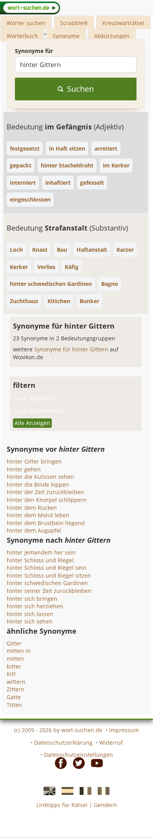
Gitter (14, 643)
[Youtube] (94, 762)
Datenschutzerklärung (63, 742)
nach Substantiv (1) (40, 410)
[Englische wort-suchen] (47, 790)
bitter (14, 666)
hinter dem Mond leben (38, 515)
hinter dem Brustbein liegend (46, 523)
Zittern (15, 689)
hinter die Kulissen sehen (40, 476)
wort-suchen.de (81, 730)
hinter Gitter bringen (34, 461)
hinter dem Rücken (32, 507)
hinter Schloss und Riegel (40, 560)
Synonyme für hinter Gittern (72, 349)
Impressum (124, 730)
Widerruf (111, 742)
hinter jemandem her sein (41, 552)
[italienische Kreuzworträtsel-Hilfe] (101, 790)
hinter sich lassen (30, 614)
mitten (15, 658)
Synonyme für (34, 51)
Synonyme (66, 36)
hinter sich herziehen (35, 606)
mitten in (19, 650)
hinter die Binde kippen (38, 484)
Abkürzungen (111, 36)
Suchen (80, 89)
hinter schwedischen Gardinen (47, 583)
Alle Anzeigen (32, 423)
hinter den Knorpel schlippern (47, 500)
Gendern (105, 805)
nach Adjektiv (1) (36, 398)
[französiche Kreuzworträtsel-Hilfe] (83, 790)
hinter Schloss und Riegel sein (46, 567)
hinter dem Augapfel (34, 530)
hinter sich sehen (30, 621)
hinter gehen (24, 469)
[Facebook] (58, 762)
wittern (16, 681)
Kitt (11, 674)
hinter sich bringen (32, 598)
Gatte (14, 697)
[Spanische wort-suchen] (65, 790)
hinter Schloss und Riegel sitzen (49, 575)
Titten (14, 705)
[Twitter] (76, 762)
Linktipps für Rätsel (61, 805)
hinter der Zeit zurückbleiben (45, 492)
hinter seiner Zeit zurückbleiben (49, 590)
